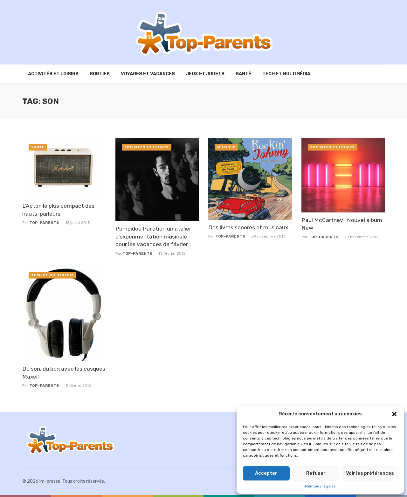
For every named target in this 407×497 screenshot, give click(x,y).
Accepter (266, 473)
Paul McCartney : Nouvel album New (341, 224)
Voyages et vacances (148, 74)
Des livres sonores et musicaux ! (249, 227)
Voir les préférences (370, 473)
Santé (243, 74)
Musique (226, 147)
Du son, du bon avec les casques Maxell (63, 373)
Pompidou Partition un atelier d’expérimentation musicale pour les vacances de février (153, 236)
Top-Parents (44, 222)
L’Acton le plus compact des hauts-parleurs (58, 210)
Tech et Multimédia (286, 74)
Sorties (100, 74)
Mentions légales (320, 486)
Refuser (316, 473)
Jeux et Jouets (205, 74)
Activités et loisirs (53, 74)
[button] (394, 414)
